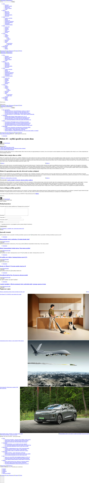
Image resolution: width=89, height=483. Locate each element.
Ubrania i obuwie (8, 8)
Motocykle (7, 11)
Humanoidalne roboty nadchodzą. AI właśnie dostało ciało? (11, 433)
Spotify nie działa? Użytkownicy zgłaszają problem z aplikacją (20, 180)
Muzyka (8, 38)
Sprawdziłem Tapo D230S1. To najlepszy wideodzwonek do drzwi (18, 122)
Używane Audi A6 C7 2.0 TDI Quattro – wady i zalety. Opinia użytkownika (19, 114)
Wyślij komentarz (3, 226)
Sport (6, 42)
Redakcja (4, 468)
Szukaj (13, 1)
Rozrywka (7, 40)
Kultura (6, 36)
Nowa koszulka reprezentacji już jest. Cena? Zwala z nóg (16, 454)
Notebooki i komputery (9, 21)
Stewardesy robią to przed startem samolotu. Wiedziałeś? (15, 462)
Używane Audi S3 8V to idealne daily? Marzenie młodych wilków (17, 113)
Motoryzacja (7, 12)
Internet (6, 19)
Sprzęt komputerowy (9, 22)
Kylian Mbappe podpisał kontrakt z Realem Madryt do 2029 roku (17, 459)
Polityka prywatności (6, 473)
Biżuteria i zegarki (8, 6)
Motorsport (7, 15)
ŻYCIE (3, 33)
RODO (3, 472)
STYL (3, 3)
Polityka (6, 48)
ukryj (5, 146)
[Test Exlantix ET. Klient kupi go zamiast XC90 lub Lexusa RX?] (54, 410)
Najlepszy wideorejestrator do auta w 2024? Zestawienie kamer (17, 448)
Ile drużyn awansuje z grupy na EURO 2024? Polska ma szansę (17, 458)
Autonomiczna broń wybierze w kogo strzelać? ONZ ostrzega (12, 340)
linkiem (37, 193)
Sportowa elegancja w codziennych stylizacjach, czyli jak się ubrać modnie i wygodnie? (21, 130)
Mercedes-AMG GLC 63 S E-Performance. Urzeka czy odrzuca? (17, 110)
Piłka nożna (9, 44)
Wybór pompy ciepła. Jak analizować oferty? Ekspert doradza (16, 440)
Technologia (4, 442)
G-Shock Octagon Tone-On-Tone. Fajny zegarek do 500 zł (16, 128)
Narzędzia (7, 29)
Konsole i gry (7, 20)
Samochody (7, 13)
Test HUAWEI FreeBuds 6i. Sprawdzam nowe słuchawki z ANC (17, 117)
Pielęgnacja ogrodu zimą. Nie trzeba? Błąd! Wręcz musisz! (16, 441)
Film (8, 37)
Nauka (6, 34)
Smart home (7, 31)
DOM (3, 25)
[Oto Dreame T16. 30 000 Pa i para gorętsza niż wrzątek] (58, 317)
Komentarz (2, 215)
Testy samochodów (8, 14)
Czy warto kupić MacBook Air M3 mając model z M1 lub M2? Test (18, 119)
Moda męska (7, 7)
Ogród (6, 30)
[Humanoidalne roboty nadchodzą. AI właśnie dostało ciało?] (73, 433)
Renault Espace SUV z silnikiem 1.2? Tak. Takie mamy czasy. (17, 112)
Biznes (6, 47)
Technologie (7, 23)
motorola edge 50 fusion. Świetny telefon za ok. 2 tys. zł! (16, 116)
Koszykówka (9, 43)
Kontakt (4, 470)
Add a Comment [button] (3, 201)
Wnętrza (6, 32)
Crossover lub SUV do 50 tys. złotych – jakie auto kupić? (16, 449)
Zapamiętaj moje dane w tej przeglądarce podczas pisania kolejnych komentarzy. (16, 224)
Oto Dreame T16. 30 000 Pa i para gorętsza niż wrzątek (10, 294)
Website (1, 221)
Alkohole (6, 35)
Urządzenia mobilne (9, 24)
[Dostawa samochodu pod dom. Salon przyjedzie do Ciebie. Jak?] (87, 291)
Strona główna (3, 133)
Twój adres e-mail (4, 219)
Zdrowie (6, 45)
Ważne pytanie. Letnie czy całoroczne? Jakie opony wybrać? (16, 450)
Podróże (6, 41)
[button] (2, 479)
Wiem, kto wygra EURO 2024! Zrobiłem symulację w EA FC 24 (17, 457)
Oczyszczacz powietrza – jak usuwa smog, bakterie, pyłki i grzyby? (18, 439)
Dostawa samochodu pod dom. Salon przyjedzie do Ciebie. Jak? (12, 291)
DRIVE (3, 10)
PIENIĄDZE (5, 46)
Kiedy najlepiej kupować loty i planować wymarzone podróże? (17, 461)
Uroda (6, 9)
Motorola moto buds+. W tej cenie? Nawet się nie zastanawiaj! (17, 118)
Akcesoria (7, 4)
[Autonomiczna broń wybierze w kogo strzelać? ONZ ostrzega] (58, 363)
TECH (3, 17)
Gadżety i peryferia (8, 18)
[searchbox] (5, 1)
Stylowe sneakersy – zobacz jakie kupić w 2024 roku (15, 129)
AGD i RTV (7, 26)
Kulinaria (6, 27)
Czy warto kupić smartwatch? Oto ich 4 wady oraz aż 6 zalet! (16, 446)
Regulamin (4, 471)
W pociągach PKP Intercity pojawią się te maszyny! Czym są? (17, 463)
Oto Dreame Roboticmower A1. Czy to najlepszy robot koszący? (17, 124)
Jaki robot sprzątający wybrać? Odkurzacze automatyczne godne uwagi (18, 125)
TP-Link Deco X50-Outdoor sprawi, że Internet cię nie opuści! (17, 121)
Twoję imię (2, 217)
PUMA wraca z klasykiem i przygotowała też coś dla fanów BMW (17, 127)
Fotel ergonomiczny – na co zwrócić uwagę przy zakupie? (16, 443)
